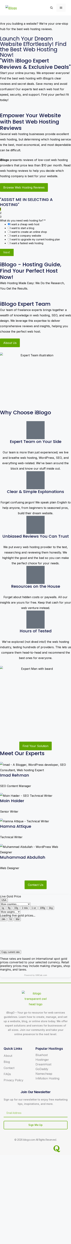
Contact (9, 1068)
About (8, 1055)
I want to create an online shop (28, 231)
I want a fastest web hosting (26, 243)
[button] (51, 7)
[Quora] (56, 1148)
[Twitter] (28, 1148)
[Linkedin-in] (42, 1148)
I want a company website (25, 235)
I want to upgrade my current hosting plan (35, 239)
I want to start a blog (22, 228)
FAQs (7, 1074)
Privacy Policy (13, 1080)
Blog (7, 1062)
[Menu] (61, 8)
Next (6, 252)
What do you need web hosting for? (23, 220)
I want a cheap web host (24, 224)
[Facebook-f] (14, 1148)
